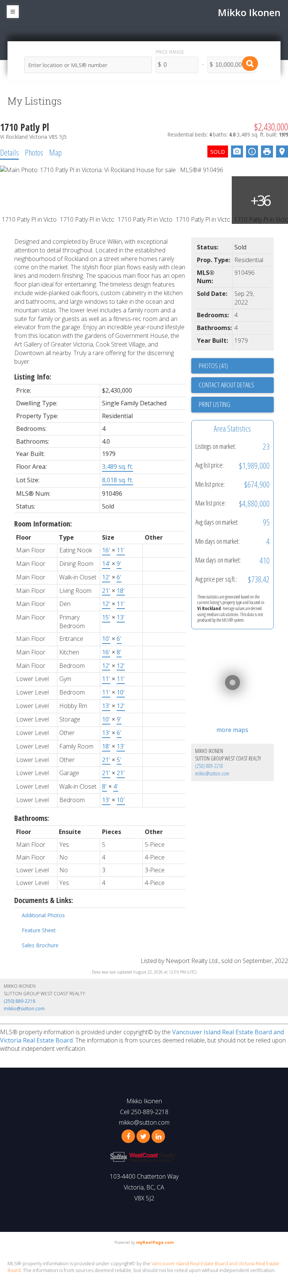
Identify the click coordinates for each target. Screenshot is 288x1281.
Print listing (214, 404)
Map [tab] (55, 152)
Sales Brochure (40, 945)
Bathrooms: (31, 818)
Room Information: (43, 524)
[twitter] (143, 1136)
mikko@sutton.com (212, 773)
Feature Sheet (39, 930)
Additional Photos (43, 915)
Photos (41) (213, 365)
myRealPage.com (155, 1242)
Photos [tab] (34, 152)
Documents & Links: (43, 900)
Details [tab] (9, 152)
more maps (232, 730)
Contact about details (226, 384)
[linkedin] (158, 1136)
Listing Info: (32, 377)
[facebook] (128, 1136)
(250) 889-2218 (209, 766)
